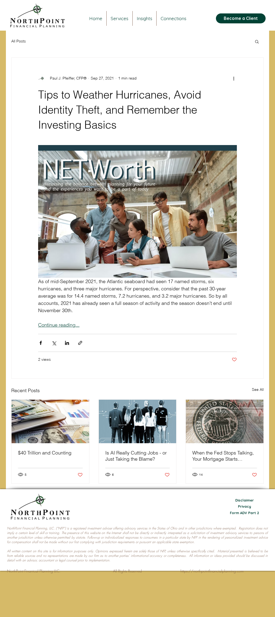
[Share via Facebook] (40, 342)
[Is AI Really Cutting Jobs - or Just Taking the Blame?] (137, 421)
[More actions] (233, 78)
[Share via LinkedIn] (67, 342)
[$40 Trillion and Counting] (50, 421)
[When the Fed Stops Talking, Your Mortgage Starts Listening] (224, 421)
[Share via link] (80, 342)
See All (258, 389)
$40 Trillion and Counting (44, 453)
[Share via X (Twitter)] (53, 342)
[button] (256, 41)
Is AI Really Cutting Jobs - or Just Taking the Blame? (136, 456)
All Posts (18, 41)
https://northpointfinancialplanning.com (212, 570)
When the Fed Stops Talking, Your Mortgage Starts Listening (223, 456)
